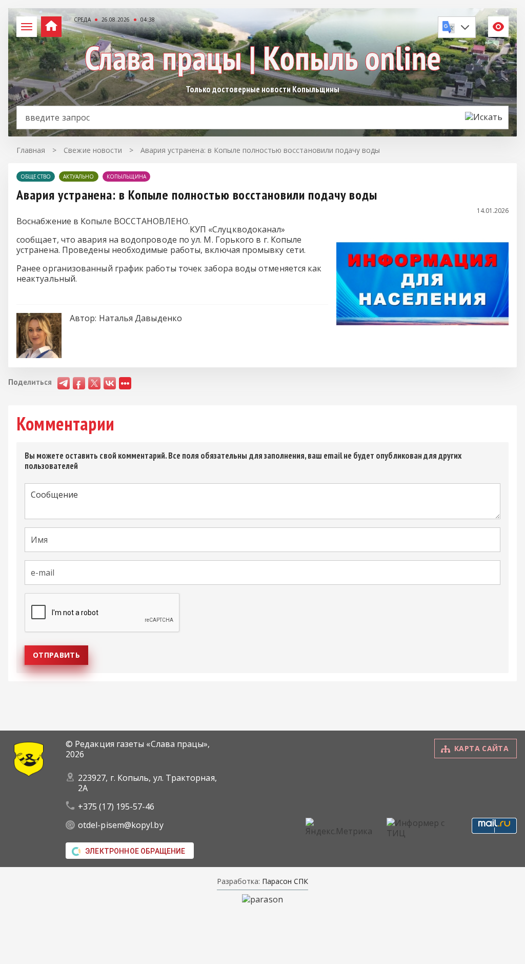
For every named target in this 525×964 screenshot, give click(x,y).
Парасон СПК (284, 881)
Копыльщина (127, 176)
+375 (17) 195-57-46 (116, 806)
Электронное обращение (135, 851)
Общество (36, 176)
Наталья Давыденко (140, 318)
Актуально (78, 176)
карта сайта (481, 748)
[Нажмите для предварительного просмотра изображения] (422, 340)
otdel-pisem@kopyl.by (121, 825)
